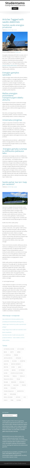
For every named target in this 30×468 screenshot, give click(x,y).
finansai (16, 355)
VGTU (25, 397)
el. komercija (7, 355)
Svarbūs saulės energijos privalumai (13, 26)
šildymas (19, 400)
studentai (13, 388)
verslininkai (13, 394)
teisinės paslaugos (9, 391)
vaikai (5, 394)
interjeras (18, 358)
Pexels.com (18, 52)
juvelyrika (6, 361)
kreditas (6, 367)
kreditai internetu (16, 364)
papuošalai (6, 376)
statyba (5, 388)
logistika (6, 370)
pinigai (18, 379)
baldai (5, 352)
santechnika (7, 385)
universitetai (20, 391)
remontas (13, 382)
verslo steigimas (8, 397)
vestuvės (18, 397)
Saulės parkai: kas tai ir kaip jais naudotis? (14, 183)
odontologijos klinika (17, 373)
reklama (6, 382)
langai (19, 367)
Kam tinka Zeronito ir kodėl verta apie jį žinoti (13, 335)
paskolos (22, 376)
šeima (12, 400)
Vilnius (5, 400)
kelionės (14, 361)
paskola (15, 376)
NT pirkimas (22, 370)
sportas (24, 385)
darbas (18, 352)
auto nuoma (20, 349)
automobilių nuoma (9, 349)
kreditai (6, 364)
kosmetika (22, 361)
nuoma (5, 373)
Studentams (15, 3)
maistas (14, 370)
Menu (15, 8)
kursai (13, 367)
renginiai (21, 382)
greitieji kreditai (8, 358)
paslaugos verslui (8, 379)
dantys (12, 352)
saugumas (16, 385)
